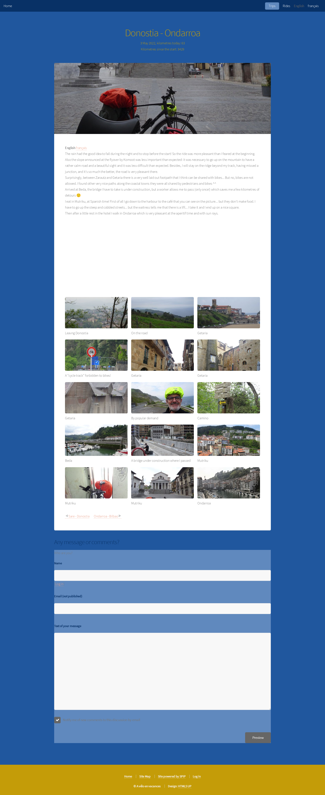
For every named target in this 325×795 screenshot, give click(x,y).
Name (58, 563)
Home (8, 6)
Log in (59, 584)
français (313, 6)
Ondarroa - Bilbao (106, 516)
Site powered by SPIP (172, 776)
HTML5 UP (184, 786)
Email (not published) (68, 596)
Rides (286, 6)
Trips (272, 6)
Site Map (144, 776)
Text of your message (67, 626)
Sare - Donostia (78, 516)
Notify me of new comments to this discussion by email (101, 720)
